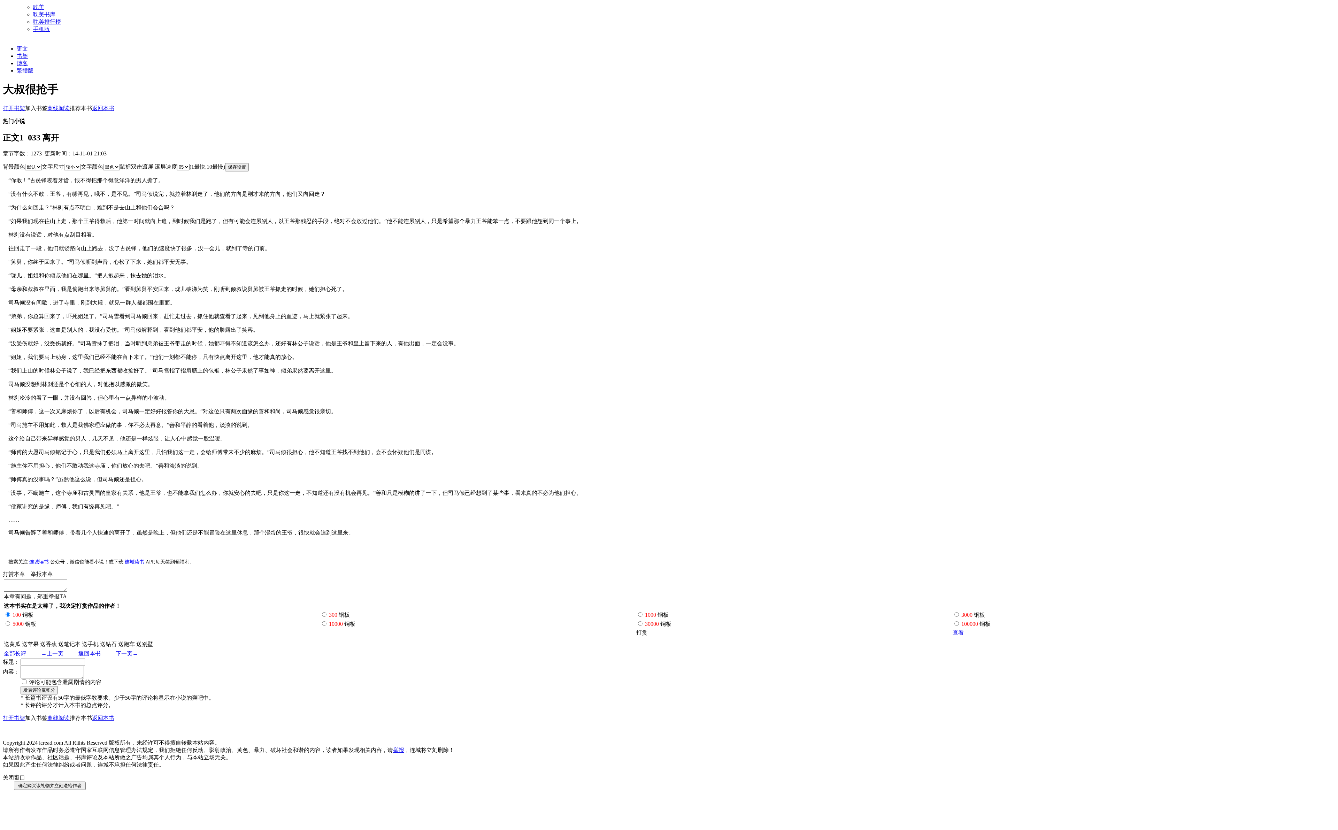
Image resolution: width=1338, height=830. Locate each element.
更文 (22, 49)
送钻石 (108, 644)
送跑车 (126, 644)
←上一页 (52, 653)
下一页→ (127, 653)
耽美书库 (44, 14)
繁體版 (25, 71)
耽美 (38, 7)
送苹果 (30, 644)
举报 (398, 750)
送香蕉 (48, 644)
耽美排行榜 (47, 22)
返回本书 (89, 653)
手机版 (41, 29)
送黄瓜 (12, 644)
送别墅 (144, 644)
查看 (958, 633)
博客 (22, 63)
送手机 (90, 644)
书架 (22, 56)
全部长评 (15, 653)
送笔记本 (69, 644)
